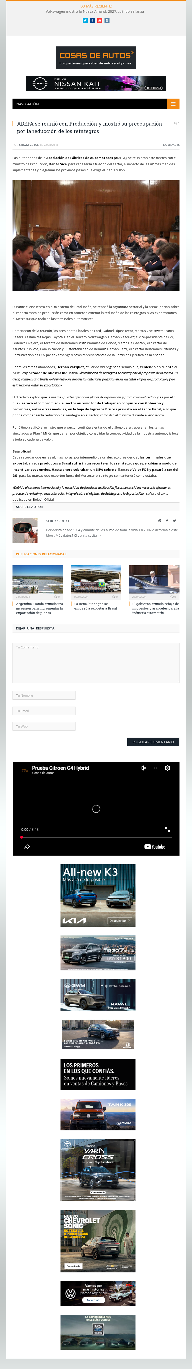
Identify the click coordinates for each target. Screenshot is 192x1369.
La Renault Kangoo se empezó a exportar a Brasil (95, 606)
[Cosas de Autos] (96, 56)
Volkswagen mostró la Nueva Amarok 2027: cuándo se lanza (95, 11)
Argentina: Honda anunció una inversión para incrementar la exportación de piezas (39, 608)
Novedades (171, 145)
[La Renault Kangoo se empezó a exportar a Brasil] (96, 582)
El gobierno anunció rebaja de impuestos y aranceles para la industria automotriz (155, 608)
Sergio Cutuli (29, 145)
